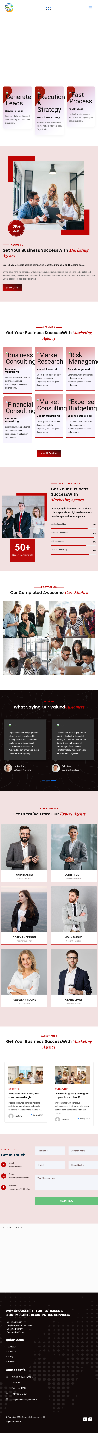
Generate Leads (14, 111)
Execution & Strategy (48, 117)
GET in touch (54, 62)
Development (61, 1089)
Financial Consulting (12, 420)
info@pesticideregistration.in (24, 1399)
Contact (11, 1361)
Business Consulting (12, 370)
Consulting (14, 1089)
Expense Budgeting (80, 415)
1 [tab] (43, 780)
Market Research (47, 369)
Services (12, 1351)
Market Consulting (48, 415)
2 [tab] (49, 780)
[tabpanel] (25, 745)
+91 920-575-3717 (19, 1394)
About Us (12, 1347)
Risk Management (79, 369)
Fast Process (76, 109)
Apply (10, 1356)
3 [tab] (54, 780)
